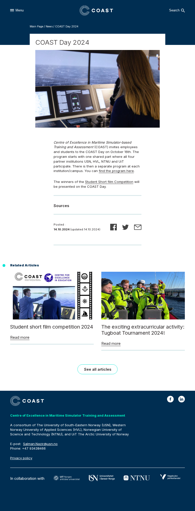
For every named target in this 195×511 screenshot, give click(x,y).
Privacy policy (21, 458)
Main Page (36, 26)
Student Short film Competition (109, 182)
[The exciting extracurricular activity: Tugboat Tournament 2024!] (143, 318)
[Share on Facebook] (113, 227)
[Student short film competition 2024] (52, 318)
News (49, 26)
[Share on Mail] (137, 227)
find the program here (116, 171)
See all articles (97, 369)
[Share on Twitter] (125, 227)
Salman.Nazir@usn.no (40, 444)
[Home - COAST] (96, 10)
